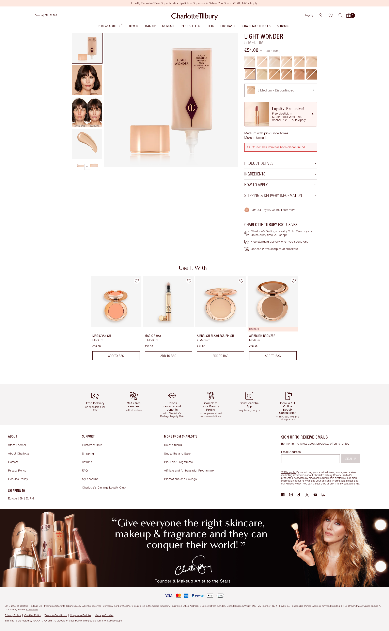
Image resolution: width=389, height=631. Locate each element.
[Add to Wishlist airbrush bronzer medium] (294, 281)
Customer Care (92, 445)
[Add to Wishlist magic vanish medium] (137, 281)
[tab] (87, 48)
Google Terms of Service (102, 620)
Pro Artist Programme (178, 462)
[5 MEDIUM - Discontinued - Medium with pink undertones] (249, 74)
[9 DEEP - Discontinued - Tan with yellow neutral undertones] (299, 74)
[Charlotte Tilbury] (194, 15)
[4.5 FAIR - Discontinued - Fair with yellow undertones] (311, 61)
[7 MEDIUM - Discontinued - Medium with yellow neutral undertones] (274, 74)
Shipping (88, 453)
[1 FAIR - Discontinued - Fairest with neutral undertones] (249, 61)
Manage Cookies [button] (104, 615)
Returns (87, 462)
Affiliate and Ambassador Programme (189, 470)
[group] (113, 319)
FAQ (85, 470)
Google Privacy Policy (69, 620)
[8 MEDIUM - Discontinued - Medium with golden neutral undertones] (286, 74)
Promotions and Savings (180, 479)
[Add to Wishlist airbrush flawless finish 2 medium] (241, 281)
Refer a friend (173, 445)
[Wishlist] (330, 15)
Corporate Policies (80, 615)
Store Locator (17, 445)
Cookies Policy (18, 479)
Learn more (288, 209)
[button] (340, 15)
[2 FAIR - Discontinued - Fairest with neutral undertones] (274, 61)
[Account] (320, 15)
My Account (90, 479)
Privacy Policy (17, 470)
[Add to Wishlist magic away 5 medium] (189, 281)
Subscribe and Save (177, 453)
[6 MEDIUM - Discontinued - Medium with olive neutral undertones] (262, 74)
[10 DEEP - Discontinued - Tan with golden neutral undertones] (311, 74)
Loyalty (309, 15)
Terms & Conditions (56, 615)
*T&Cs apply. (288, 472)
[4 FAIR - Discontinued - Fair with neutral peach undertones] (299, 61)
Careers (13, 462)
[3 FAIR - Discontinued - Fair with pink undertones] (286, 61)
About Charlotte (18, 453)
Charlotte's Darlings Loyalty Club (104, 487)
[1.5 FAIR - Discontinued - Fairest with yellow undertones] (262, 61)
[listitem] (110, 26)
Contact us (32, 609)
